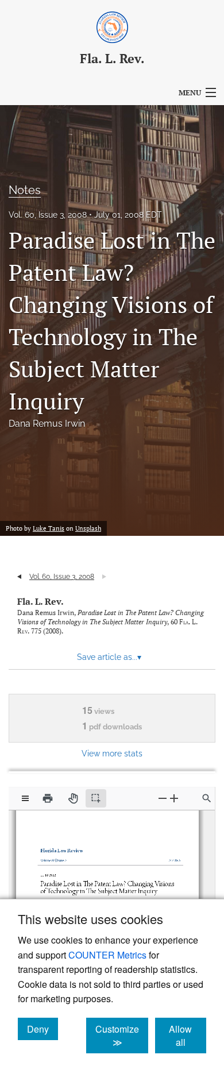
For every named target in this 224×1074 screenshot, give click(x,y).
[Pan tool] (73, 798)
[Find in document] (206, 798)
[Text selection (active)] (96, 798)
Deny (42, 1029)
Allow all (187, 1035)
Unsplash (88, 528)
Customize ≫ (121, 1035)
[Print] (47, 798)
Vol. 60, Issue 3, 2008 (48, 214)
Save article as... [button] (109, 657)
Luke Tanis (48, 528)
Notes (25, 190)
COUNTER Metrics (107, 954)
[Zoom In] (174, 798)
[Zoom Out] (162, 798)
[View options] (25, 798)
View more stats (112, 753)
